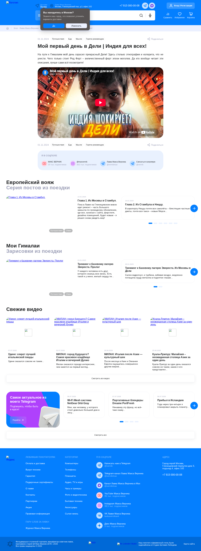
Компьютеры (71, 463)
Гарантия (30, 476)
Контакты (30, 494)
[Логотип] (16, 12)
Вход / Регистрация (183, 6)
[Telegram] (145, 6)
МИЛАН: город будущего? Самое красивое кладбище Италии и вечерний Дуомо (73, 357)
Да (53, 26)
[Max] (152, 6)
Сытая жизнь (71, 513)
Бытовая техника (73, 501)
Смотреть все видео (101, 378)
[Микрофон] (150, 15)
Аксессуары (71, 507)
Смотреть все (100, 435)
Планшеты (70, 476)
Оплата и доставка (35, 463)
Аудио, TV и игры (74, 482)
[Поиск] (141, 15)
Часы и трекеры (73, 488)
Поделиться (157, 39)
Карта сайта (189, 544)
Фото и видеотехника (76, 494)
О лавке (30, 488)
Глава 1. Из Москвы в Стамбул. (97, 200)
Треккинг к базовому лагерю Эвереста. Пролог (95, 265)
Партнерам (31, 501)
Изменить (76, 26)
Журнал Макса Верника (38, 528)
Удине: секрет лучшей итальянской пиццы (21, 356)
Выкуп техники (33, 469)
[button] (194, 208)
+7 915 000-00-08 (129, 5)
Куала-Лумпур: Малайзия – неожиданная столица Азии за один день (171, 357)
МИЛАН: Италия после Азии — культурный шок (123, 356)
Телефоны (70, 469)
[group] (158, 207)
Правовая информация (38, 513)
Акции (29, 507)
